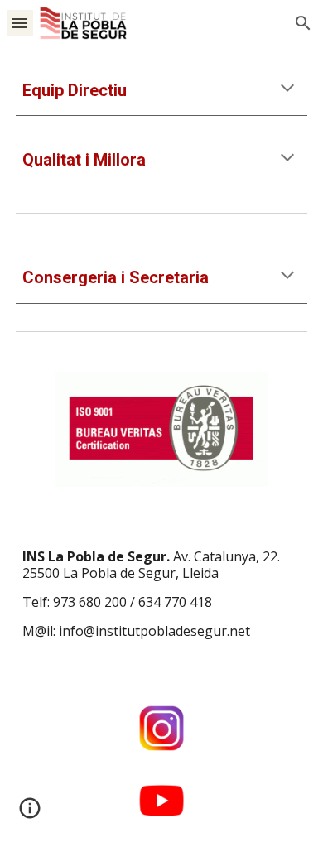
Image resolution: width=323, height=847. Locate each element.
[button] (20, 23)
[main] (161, 90)
